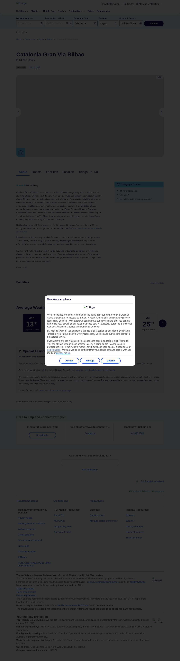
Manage (90, 360)
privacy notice (63, 353)
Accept (69, 360)
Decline (111, 360)
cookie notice (53, 350)
